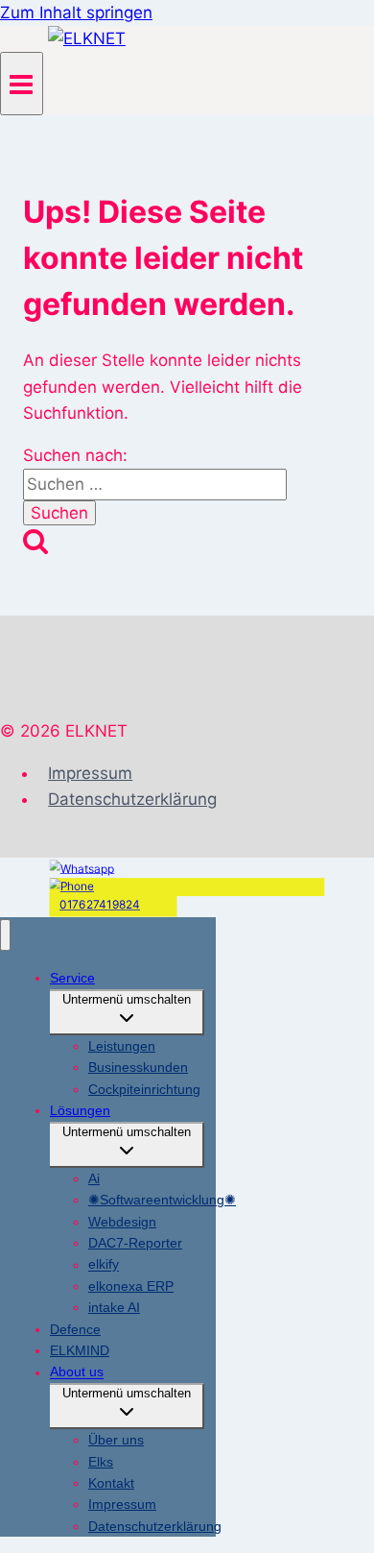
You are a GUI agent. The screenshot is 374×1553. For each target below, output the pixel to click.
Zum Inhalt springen (76, 12)
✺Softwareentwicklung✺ (162, 1199)
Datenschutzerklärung (132, 799)
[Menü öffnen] (21, 83)
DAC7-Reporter (135, 1242)
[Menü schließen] (5, 935)
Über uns (116, 1439)
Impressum (90, 773)
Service (72, 977)
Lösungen (80, 1110)
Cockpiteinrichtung (144, 1089)
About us (77, 1372)
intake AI (114, 1307)
